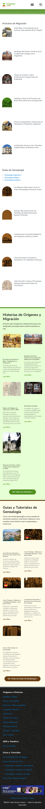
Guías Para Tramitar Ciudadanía (14, 778)
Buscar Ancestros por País (13, 761)
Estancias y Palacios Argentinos (14, 705)
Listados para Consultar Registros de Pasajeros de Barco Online (27, 235)
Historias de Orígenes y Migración (22, 316)
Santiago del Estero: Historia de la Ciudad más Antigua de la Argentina (28, 53)
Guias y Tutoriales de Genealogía (20, 509)
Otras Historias (8, 735)
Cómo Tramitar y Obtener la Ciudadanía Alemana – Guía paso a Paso (33, 553)
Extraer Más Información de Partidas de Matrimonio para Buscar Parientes (25, 213)
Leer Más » (7, 377)
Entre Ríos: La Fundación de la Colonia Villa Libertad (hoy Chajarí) (28, 29)
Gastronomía (7, 713)
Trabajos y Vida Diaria (11, 730)
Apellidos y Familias (10, 697)
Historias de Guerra (10, 718)
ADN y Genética (9, 746)
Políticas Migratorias (10, 722)
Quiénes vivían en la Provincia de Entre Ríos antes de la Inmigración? (28, 99)
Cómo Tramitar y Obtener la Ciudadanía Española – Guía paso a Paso (12, 602)
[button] (32, 4)
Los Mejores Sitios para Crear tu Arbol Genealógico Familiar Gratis (28, 188)
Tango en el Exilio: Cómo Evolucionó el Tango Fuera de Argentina (26, 77)
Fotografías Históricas (11, 709)
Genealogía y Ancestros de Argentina (19, 765)
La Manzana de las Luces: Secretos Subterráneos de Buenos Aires (28, 146)
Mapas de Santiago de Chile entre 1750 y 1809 (11, 409)
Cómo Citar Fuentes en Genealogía (10, 649)
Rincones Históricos (10, 726)
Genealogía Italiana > (12, 177)
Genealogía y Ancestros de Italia (17, 774)
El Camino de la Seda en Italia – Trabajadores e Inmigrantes (11, 361)
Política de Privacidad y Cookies (22, 798)
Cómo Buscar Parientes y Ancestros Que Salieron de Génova (11, 555)
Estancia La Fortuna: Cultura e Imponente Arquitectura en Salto (12, 466)
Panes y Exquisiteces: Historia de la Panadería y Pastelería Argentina (28, 123)
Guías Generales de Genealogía (15, 757)
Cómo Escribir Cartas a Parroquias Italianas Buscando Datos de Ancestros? (27, 283)
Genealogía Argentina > (13, 175)
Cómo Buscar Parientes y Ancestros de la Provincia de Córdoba (32, 601)
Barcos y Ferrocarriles (11, 701)
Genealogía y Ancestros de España (18, 769)
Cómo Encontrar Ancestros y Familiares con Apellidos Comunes (28, 259)
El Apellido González (31, 406)
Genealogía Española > (12, 180)
